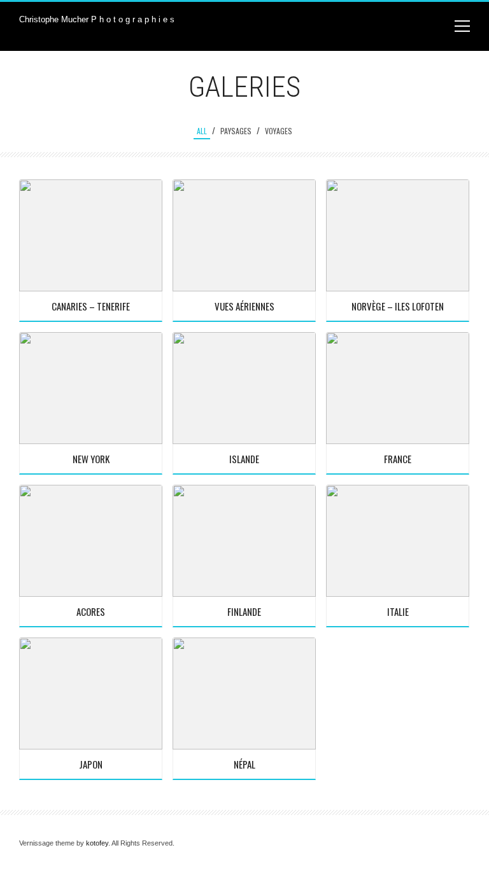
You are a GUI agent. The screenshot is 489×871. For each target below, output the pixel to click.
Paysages (236, 130)
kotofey (97, 843)
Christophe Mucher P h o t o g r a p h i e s (96, 19)
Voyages (278, 130)
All (202, 130)
